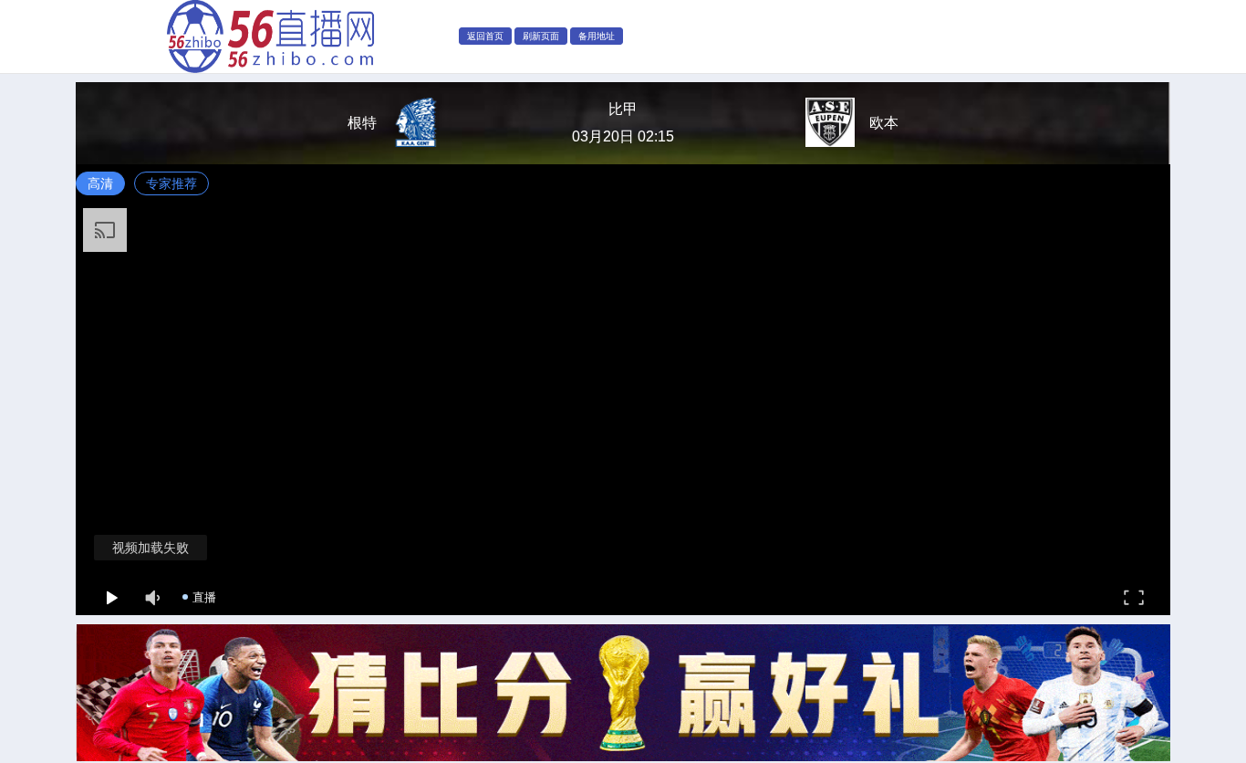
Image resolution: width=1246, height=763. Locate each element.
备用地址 (596, 36)
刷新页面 (541, 36)
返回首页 (485, 36)
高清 (100, 183)
